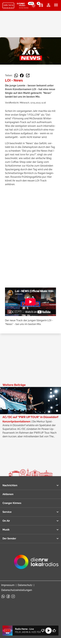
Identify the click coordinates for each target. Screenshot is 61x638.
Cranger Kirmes (12, 503)
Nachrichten (10, 485)
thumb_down (43, 630)
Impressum (8, 585)
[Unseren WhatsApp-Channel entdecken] (3, 596)
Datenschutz (25, 585)
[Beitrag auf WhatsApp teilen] (16, 75)
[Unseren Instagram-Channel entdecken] (13, 596)
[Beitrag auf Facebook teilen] (22, 75)
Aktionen (8, 494)
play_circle (48, 630)
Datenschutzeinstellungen (16, 590)
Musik (6, 529)
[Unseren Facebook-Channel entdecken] (8, 596)
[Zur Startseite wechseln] (8, 5)
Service (7, 511)
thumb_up (54, 630)
